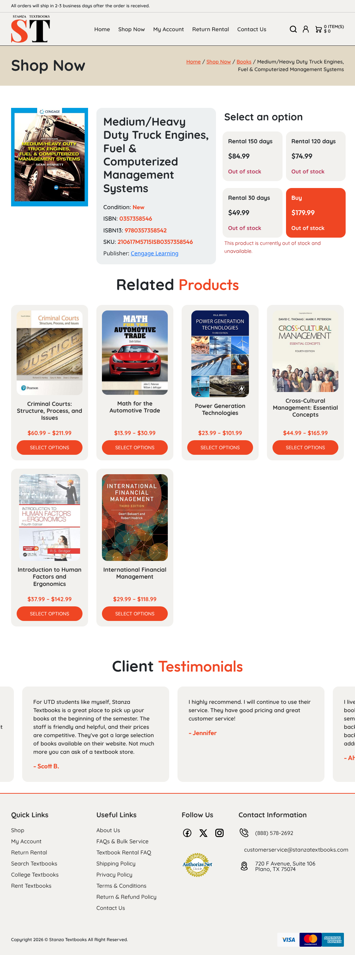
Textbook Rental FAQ (123, 852)
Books (243, 61)
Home (102, 29)
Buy (297, 198)
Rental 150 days (250, 141)
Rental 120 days (314, 141)
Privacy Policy (114, 874)
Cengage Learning (155, 253)
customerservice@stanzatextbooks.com (296, 849)
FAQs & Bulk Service (122, 841)
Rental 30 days (249, 198)
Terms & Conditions (121, 885)
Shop (17, 830)
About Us (108, 830)
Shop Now (131, 29)
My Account (168, 29)
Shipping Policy (116, 863)
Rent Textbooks (31, 885)
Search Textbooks (34, 863)
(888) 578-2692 (274, 833)
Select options (49, 447)
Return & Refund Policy (126, 896)
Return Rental (210, 29)
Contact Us (252, 29)
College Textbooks (35, 874)
